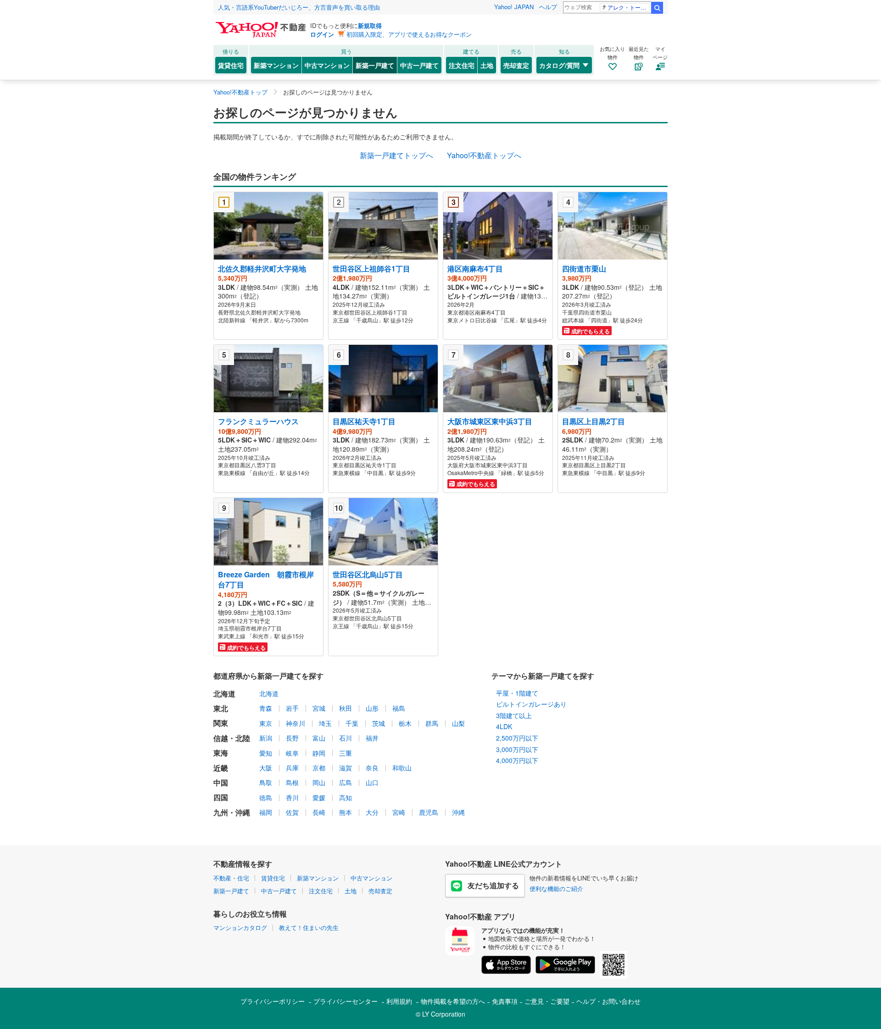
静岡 (318, 753)
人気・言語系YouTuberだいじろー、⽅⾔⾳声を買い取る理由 (299, 7)
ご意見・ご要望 (546, 1001)
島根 (292, 782)
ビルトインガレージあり (531, 703)
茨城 (378, 723)
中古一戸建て (419, 65)
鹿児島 (428, 812)
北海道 (269, 693)
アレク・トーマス (629, 7)
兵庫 (292, 767)
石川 (345, 737)
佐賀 (292, 812)
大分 (372, 812)
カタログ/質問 (559, 65)
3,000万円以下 (517, 749)
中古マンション (327, 65)
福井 (372, 737)
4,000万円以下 (517, 760)
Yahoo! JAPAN (514, 6)
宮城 (318, 708)
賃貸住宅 (231, 65)
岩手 (292, 708)
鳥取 (265, 782)
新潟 (265, 737)
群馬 (431, 723)
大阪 (265, 767)
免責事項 (505, 1001)
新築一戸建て (375, 65)
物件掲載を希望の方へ (453, 1001)
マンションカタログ (240, 927)
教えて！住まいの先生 (309, 927)
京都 (318, 767)
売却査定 (516, 65)
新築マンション (276, 65)
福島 (398, 708)
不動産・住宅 (231, 878)
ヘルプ (548, 6)
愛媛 (318, 797)
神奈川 (295, 723)
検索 (657, 8)
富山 (318, 737)
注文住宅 (461, 65)
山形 (372, 708)
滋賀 (345, 767)
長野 (292, 737)
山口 (372, 782)
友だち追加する (493, 885)
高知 (345, 797)
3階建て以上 (514, 715)
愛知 (265, 753)
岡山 (318, 782)
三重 (345, 753)
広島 (345, 782)
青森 (265, 708)
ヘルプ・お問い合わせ (608, 1001)
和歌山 (402, 767)
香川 (292, 797)
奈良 (372, 767)
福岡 (265, 812)
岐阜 (292, 753)
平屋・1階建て (517, 692)
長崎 (318, 812)
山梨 (458, 723)
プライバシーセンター (345, 1001)
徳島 (265, 797)
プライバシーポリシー (272, 1001)
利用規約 (399, 1001)
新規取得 (370, 25)
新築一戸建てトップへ (396, 155)
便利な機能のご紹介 (556, 888)
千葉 (352, 723)
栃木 (405, 723)
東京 (265, 723)
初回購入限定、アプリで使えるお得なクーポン (409, 34)
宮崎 (398, 812)
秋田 (345, 708)
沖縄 (458, 812)
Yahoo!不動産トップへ (484, 155)
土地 (486, 65)
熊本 (345, 812)
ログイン (322, 34)
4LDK (504, 726)
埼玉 (325, 723)
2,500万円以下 (517, 737)
